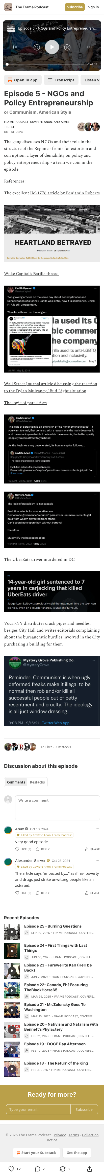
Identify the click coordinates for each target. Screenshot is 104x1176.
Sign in (93, 7)
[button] (14, 47)
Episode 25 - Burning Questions (53, 926)
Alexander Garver (30, 860)
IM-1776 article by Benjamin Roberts (65, 193)
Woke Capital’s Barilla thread (31, 273)
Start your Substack (38, 1152)
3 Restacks (63, 747)
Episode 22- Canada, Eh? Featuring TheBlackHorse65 (56, 987)
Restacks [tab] (37, 782)
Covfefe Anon (41, 122)
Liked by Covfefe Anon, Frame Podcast (46, 835)
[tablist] (26, 782)
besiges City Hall (20, 630)
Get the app (77, 1152)
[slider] (45, 64)
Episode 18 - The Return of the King (56, 1063)
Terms (74, 1135)
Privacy (60, 1135)
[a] (12, 932)
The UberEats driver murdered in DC (39, 559)
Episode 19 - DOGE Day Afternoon (55, 1044)
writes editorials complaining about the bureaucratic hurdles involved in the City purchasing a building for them (52, 637)
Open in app (26, 79)
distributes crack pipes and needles (57, 623)
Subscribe (75, 7)
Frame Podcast (16, 122)
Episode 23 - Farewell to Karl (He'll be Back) (58, 968)
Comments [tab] (16, 782)
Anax (19, 828)
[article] (52, 932)
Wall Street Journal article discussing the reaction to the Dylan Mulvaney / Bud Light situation (50, 387)
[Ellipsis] (97, 829)
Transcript (64, 79)
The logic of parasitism (25, 403)
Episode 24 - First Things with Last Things (55, 948)
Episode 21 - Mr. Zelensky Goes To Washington (55, 1007)
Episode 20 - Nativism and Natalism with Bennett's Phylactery (61, 1027)
